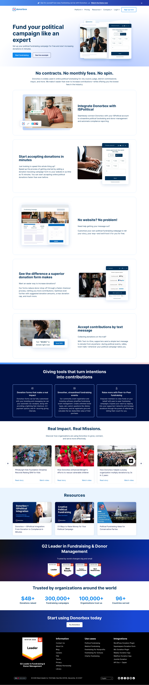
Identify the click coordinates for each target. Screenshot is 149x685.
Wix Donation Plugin (121, 649)
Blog (57, 649)
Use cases (90, 638)
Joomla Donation (120, 659)
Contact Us (60, 643)
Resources (96, 10)
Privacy (59, 662)
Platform (78, 10)
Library (58, 669)
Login (116, 10)
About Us (59, 646)
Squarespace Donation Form (124, 646)
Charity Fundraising (92, 656)
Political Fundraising (92, 643)
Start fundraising (22, 55)
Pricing (87, 10)
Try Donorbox (74, 625)
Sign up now (129, 10)
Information (62, 638)
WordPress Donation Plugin (124, 643)
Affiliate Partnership (63, 666)
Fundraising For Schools (94, 653)
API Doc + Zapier (120, 662)
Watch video (44, 480)
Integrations (120, 638)
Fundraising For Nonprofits (95, 649)
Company (107, 10)
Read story (19, 480)
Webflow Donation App (122, 656)
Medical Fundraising (92, 646)
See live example (41, 55)
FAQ (57, 656)
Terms (58, 659)
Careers (59, 653)
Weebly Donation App (122, 653)
